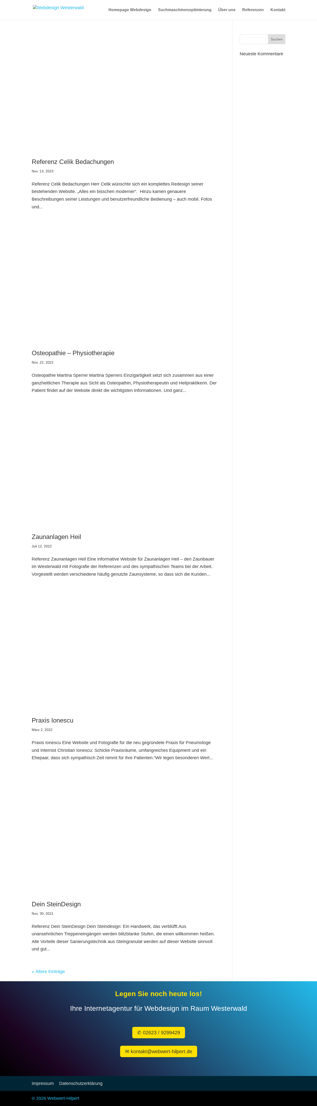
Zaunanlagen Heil (56, 536)
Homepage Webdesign (129, 10)
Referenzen (253, 10)
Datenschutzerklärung (81, 1084)
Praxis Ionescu (52, 720)
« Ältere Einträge (48, 971)
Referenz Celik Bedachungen (73, 161)
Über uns (227, 10)
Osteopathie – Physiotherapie (73, 353)
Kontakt (277, 10)
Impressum (43, 1084)
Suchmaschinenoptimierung (184, 10)
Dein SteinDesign (56, 904)
